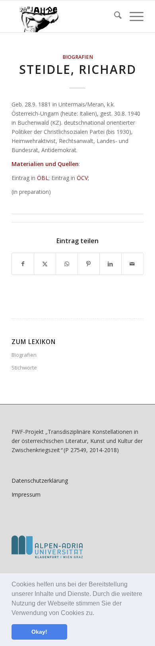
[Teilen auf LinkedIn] (110, 264)
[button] (97, 613)
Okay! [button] (39, 632)
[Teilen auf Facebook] (23, 264)
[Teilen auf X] (45, 264)
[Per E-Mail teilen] (132, 264)
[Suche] (114, 16)
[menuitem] (114, 16)
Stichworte (24, 367)
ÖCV (82, 178)
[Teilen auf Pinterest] (88, 264)
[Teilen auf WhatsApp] (67, 264)
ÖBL (42, 178)
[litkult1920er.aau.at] (64, 16)
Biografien (77, 57)
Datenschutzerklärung (40, 480)
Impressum (26, 494)
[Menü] (132, 16)
